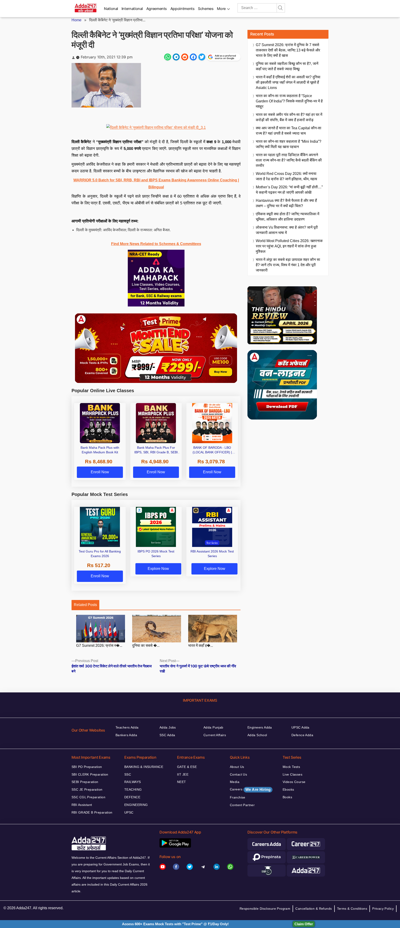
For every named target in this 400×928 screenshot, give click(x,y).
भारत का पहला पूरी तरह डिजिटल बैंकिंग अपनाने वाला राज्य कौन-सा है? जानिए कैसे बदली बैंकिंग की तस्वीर (289, 160)
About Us (237, 767)
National (111, 8)
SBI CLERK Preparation (90, 774)
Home (76, 20)
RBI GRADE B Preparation (92, 812)
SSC (127, 774)
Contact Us (238, 774)
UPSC (129, 812)
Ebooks (288, 789)
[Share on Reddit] (184, 57)
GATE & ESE (187, 767)
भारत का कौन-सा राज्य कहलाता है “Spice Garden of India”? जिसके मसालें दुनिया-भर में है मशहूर (289, 101)
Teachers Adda (127, 727)
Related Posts (85, 605)
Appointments (182, 8)
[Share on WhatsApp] (167, 57)
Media (234, 782)
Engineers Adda (259, 727)
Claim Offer (303, 924)
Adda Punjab (213, 727)
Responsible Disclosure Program (265, 908)
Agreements (156, 8)
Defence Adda (302, 735)
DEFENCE (132, 797)
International (132, 8)
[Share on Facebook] (193, 57)
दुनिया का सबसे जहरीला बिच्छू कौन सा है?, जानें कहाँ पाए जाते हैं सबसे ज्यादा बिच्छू (287, 66)
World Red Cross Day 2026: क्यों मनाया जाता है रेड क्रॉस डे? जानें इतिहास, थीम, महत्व (286, 176)
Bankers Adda (126, 735)
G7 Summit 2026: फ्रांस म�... (99, 645)
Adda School (257, 735)
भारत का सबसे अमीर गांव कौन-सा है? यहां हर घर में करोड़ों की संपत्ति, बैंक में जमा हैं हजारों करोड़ (289, 117)
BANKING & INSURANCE (143, 767)
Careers (250, 789)
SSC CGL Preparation (88, 797)
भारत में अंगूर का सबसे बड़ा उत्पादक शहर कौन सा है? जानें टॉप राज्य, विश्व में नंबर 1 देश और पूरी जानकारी (288, 265)
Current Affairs (214, 735)
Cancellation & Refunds (313, 908)
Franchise (237, 797)
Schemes (205, 8)
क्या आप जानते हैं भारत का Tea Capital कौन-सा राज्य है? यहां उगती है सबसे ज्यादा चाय (288, 130)
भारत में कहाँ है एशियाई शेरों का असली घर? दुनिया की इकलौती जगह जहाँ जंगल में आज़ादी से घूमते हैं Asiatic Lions (288, 82)
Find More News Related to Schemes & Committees (156, 244)
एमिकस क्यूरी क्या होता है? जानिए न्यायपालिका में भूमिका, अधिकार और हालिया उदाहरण (287, 216)
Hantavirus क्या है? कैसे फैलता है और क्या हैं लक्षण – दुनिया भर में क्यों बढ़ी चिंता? (286, 203)
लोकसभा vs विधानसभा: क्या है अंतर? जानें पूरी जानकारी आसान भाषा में (287, 230)
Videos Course (294, 782)
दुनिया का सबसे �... (145, 645)
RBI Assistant (82, 805)
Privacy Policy (383, 908)
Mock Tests (291, 767)
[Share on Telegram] (176, 57)
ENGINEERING (136, 805)
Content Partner (242, 805)
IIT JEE (182, 774)
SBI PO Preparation (87, 767)
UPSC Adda (300, 727)
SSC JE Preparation (87, 789)
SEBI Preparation (85, 782)
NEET (181, 782)
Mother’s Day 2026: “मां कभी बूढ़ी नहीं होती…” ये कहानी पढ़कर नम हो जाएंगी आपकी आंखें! (289, 189)
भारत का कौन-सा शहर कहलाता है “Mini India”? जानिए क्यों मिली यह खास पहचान (288, 144)
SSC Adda (167, 735)
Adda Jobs (167, 727)
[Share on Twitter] (201, 57)
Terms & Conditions (352, 908)
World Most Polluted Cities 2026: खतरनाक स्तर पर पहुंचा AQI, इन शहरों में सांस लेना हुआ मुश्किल (289, 246)
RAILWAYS (132, 782)
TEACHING (133, 789)
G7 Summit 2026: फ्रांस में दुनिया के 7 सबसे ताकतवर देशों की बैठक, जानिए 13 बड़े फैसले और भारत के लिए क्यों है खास (288, 50)
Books (287, 797)
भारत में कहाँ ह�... (200, 645)
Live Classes (292, 774)
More (221, 8)
